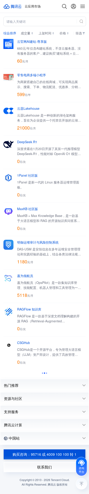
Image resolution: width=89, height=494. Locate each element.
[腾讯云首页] (13, 6)
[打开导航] (82, 6)
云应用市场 (33, 6)
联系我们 (44, 467)
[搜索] (64, 6)
